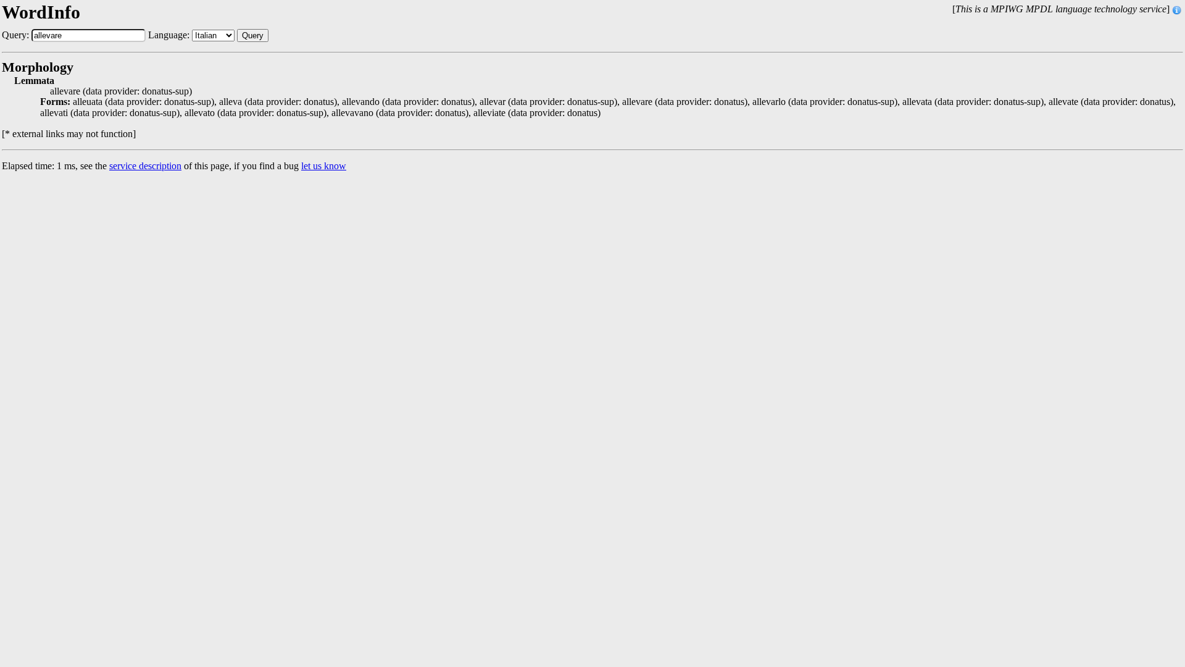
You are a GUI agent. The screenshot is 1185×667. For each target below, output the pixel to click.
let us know (323, 166)
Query (253, 35)
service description (145, 166)
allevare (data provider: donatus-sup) (121, 91)
